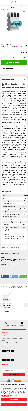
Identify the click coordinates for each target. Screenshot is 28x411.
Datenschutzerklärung (6, 396)
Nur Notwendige (14, 404)
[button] (3, 57)
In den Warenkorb (14, 62)
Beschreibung (8, 80)
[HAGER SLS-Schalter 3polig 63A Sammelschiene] (14, 21)
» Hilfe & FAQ (5, 344)
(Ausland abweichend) (20, 46)
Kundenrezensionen (10, 247)
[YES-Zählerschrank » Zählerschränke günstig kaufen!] (14, 2)
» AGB (3, 340)
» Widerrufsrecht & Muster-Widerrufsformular (13, 338)
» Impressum (5, 335)
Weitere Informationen (14, 408)
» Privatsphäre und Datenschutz (9, 342)
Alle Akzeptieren (14, 399)
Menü (2, 2)
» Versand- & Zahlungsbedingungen (10, 337)
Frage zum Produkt (8, 68)
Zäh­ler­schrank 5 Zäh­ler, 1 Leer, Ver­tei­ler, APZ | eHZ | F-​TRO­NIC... (7, 304)
